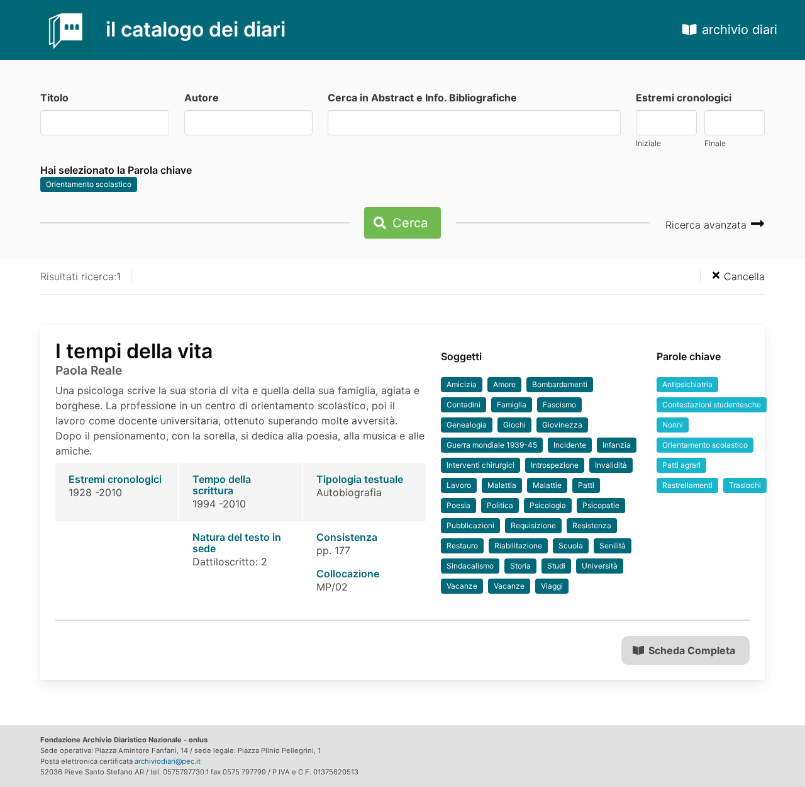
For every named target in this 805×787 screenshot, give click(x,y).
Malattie (547, 485)
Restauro (462, 545)
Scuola (570, 545)
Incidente (569, 445)
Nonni (672, 424)
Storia (520, 565)
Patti (586, 485)
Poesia (458, 505)
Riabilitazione (518, 545)
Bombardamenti (559, 384)
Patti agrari (681, 465)
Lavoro (459, 485)
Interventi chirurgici (480, 465)
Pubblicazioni (470, 525)
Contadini (463, 404)
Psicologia (548, 505)
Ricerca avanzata (707, 224)
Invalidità (611, 465)
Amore (504, 384)
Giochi (514, 424)
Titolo (54, 97)
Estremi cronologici (683, 97)
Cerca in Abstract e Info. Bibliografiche (422, 97)
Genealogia (467, 424)
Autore (201, 97)
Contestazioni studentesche (711, 404)
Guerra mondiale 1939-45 (492, 445)
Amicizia (462, 384)
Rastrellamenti (687, 485)
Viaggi (552, 586)
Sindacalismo (470, 565)
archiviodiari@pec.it (168, 761)
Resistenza (591, 525)
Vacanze (462, 586)
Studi (556, 565)
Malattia (501, 485)
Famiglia (511, 404)
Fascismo (559, 404)
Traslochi (745, 485)
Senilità (612, 545)
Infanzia (616, 445)
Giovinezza (562, 424)
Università (600, 565)
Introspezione (555, 465)
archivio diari (739, 29)
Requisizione (533, 525)
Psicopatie (600, 505)
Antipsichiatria (687, 384)
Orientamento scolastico (88, 184)
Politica (500, 505)
